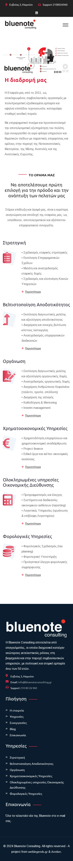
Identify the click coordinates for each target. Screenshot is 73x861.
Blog (13, 729)
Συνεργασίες (18, 722)
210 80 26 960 (28, 688)
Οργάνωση (14, 361)
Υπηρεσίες (17, 716)
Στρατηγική (14, 242)
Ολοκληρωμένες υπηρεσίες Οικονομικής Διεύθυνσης (31, 482)
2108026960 (60, 4)
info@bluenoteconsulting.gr (35, 682)
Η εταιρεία (17, 710)
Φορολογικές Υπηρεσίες (27, 536)
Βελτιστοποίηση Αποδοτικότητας (36, 304)
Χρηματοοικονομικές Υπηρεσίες (35, 428)
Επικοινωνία (18, 735)
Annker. (56, 851)
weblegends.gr (38, 851)
